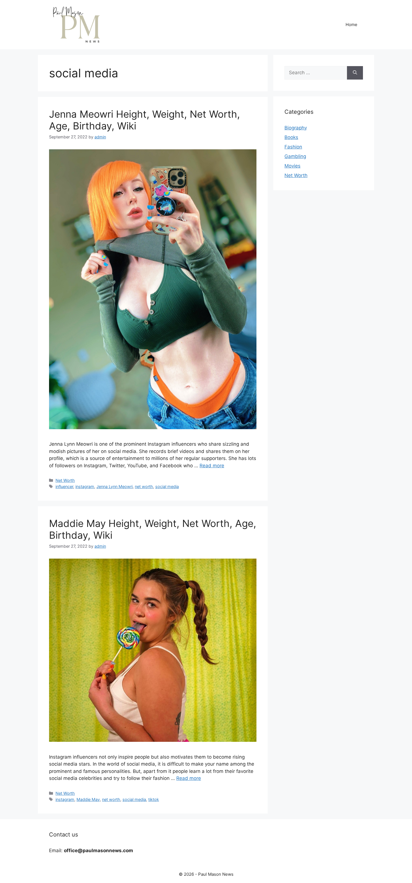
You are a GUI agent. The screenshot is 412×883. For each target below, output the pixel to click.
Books (291, 137)
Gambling (295, 156)
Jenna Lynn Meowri (114, 486)
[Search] (355, 73)
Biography (295, 128)
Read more (212, 465)
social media (167, 486)
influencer (64, 486)
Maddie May (88, 799)
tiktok (153, 799)
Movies (292, 166)
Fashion (293, 147)
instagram (84, 486)
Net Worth (65, 480)
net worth (144, 486)
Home (351, 24)
